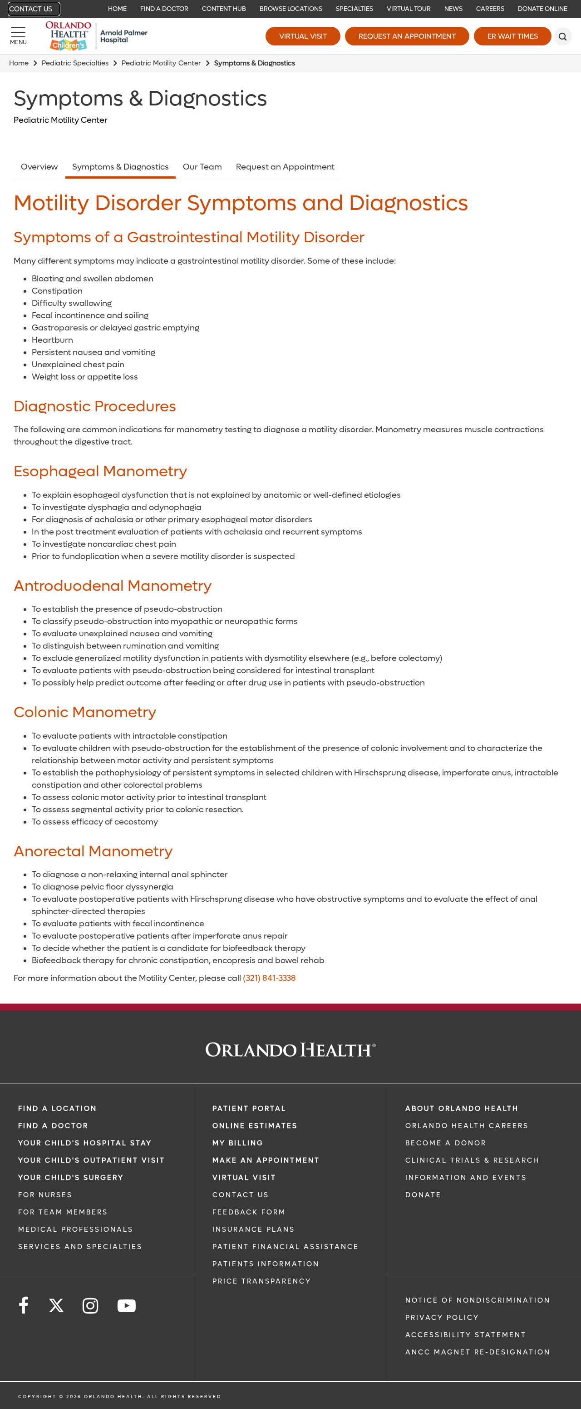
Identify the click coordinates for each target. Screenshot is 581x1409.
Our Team (202, 167)
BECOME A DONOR (446, 1143)
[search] (563, 36)
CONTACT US (240, 1194)
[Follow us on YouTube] (127, 1306)
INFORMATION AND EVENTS (466, 1177)
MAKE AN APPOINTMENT (266, 1160)
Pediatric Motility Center (161, 63)
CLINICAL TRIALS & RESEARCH (472, 1160)
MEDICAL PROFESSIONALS (75, 1229)
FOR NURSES (45, 1194)
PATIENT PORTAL (249, 1108)
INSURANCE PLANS (253, 1229)
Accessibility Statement (466, 1334)
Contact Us (30, 9)
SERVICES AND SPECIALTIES (80, 1246)
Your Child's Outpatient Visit (91, 1160)
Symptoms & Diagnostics (120, 167)
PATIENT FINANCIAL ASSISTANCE (285, 1246)
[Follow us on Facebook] (24, 1306)
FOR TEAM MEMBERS (63, 1212)
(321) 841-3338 (269, 978)
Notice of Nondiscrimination (478, 1300)
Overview (39, 167)
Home (19, 63)
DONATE (423, 1194)
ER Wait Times (512, 36)
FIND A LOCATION (57, 1108)
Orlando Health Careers (467, 1125)
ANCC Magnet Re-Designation (478, 1352)
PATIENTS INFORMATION (266, 1264)
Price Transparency (261, 1281)
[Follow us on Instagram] (91, 1306)
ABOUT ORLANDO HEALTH (462, 1108)
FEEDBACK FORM (249, 1212)
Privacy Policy (442, 1317)
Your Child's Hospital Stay (85, 1143)
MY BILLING (238, 1143)
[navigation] (290, 9)
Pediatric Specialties (75, 63)
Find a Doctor (53, 1125)
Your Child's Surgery (71, 1177)
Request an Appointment (407, 36)
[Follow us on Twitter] (56, 1302)
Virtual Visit (303, 36)
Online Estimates (255, 1125)
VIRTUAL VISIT (244, 1177)
